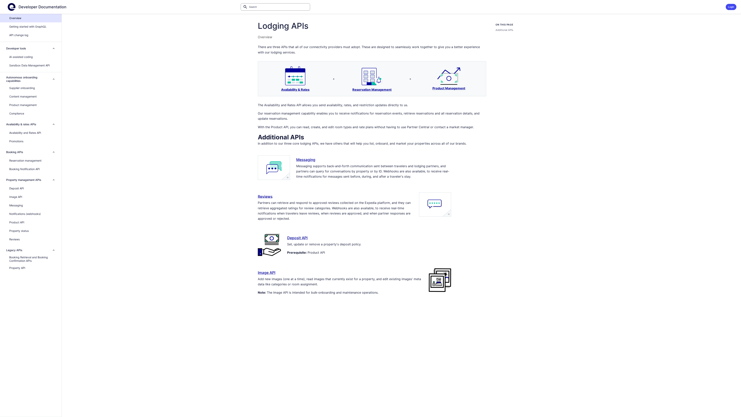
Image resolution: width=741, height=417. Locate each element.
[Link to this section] (309, 136)
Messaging (305, 159)
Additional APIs (504, 30)
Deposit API (297, 238)
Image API (266, 272)
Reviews (265, 196)
